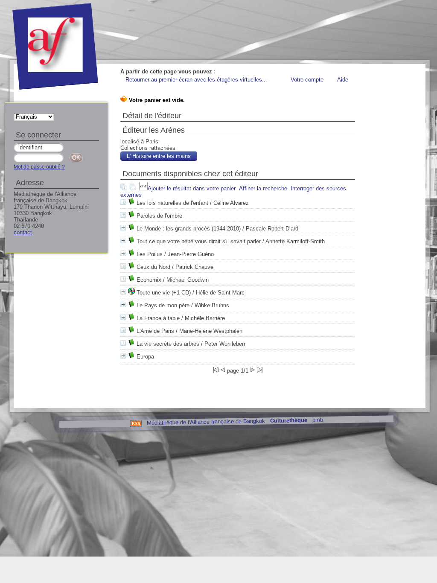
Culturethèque (288, 420)
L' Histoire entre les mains (159, 156)
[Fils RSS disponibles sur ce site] (135, 423)
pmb (317, 420)
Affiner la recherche (263, 188)
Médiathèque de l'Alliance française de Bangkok (205, 421)
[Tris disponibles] (143, 188)
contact (23, 232)
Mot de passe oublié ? (39, 167)
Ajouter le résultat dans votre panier (192, 188)
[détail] (123, 202)
